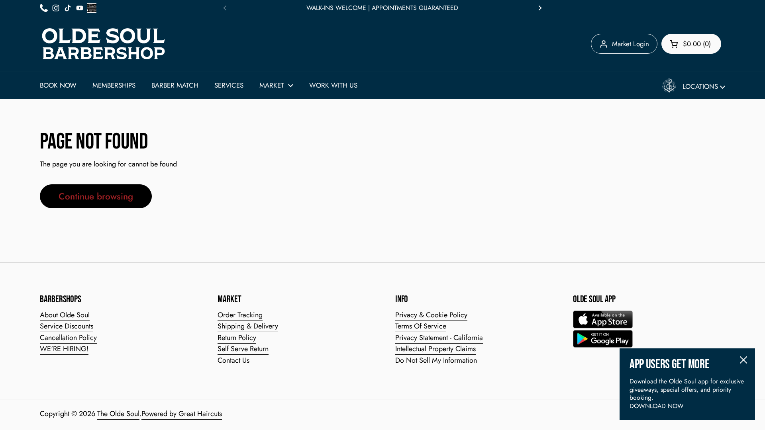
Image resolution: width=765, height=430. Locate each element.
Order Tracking (240, 315)
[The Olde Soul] (103, 44)
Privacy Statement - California (439, 337)
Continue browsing (96, 196)
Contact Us (233, 360)
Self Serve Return (243, 349)
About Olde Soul (65, 315)
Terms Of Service (420, 326)
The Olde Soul (118, 413)
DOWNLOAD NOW (657, 405)
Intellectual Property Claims (435, 349)
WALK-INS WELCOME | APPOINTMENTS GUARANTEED (382, 8)
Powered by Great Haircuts (181, 413)
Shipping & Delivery (248, 326)
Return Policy (237, 337)
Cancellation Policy (68, 337)
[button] (691, 44)
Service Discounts (66, 326)
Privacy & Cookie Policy (431, 315)
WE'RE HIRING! (64, 349)
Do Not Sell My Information (436, 360)
